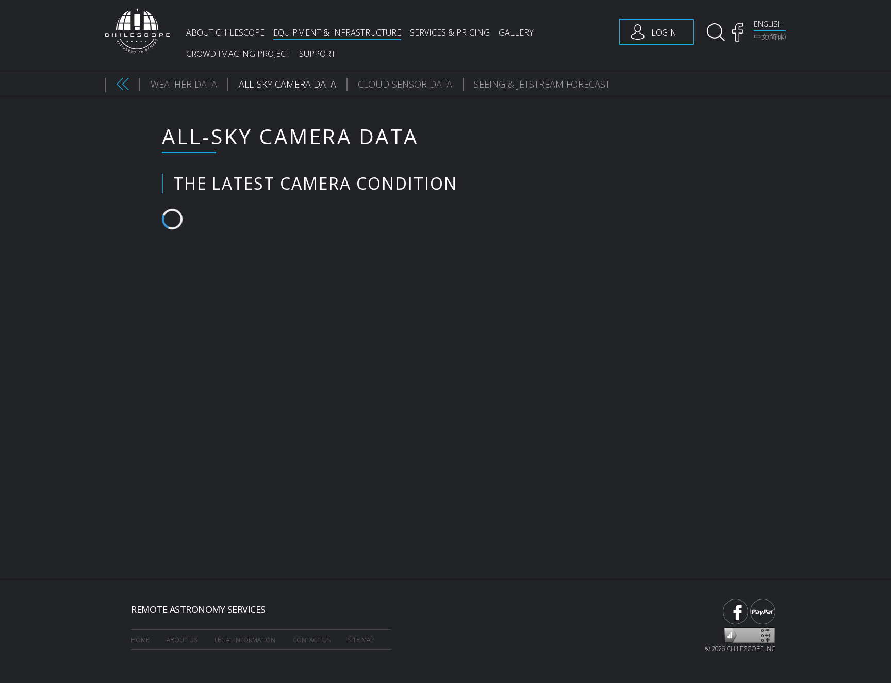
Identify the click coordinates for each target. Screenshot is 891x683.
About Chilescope (225, 32)
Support (317, 53)
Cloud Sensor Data (405, 84)
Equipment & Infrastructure (337, 32)
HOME (140, 639)
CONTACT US (311, 639)
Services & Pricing (450, 32)
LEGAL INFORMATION (244, 639)
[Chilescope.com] (137, 31)
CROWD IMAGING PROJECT (238, 53)
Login (663, 32)
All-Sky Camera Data (287, 84)
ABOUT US (182, 639)
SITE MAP (361, 639)
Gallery (516, 32)
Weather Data (184, 84)
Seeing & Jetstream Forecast (542, 84)
